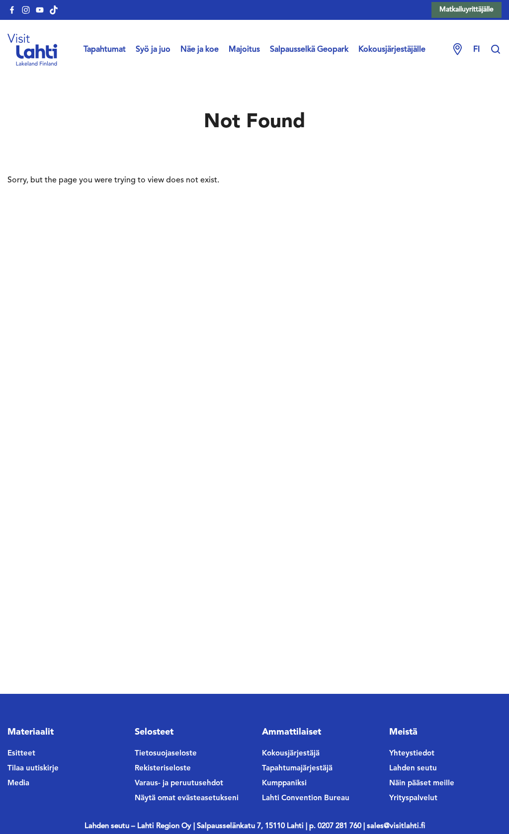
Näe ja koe (199, 50)
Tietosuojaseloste (166, 753)
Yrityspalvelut (413, 798)
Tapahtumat (105, 50)
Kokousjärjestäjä (291, 753)
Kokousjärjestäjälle (391, 50)
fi (476, 50)
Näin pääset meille (421, 783)
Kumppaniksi (284, 783)
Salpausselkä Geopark (309, 50)
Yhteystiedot (411, 753)
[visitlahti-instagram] (25, 10)
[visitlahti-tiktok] (53, 10)
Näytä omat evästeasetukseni (187, 798)
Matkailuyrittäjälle (466, 9)
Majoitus (244, 50)
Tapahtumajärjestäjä (297, 768)
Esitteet (21, 753)
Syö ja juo (153, 50)
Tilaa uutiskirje (33, 768)
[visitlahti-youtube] (39, 10)
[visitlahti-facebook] (11, 10)
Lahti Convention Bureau (305, 798)
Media (18, 783)
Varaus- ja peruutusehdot (179, 783)
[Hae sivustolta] (496, 49)
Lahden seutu (413, 768)
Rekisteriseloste (163, 768)
